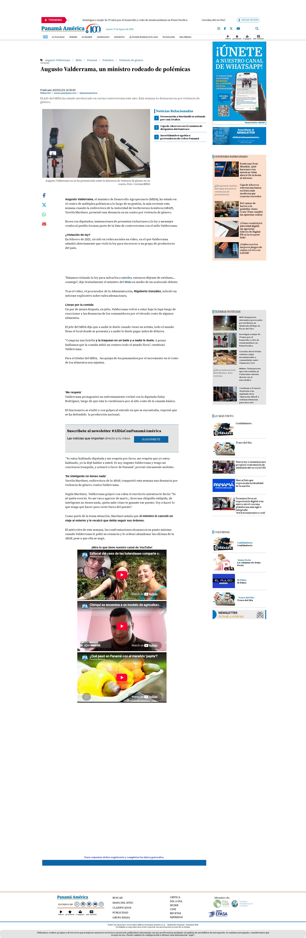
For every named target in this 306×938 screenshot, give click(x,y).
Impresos (176, 917)
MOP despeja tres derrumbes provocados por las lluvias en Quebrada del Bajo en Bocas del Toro (250, 323)
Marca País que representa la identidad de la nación (249, 483)
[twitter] (231, 28)
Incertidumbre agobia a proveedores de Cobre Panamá (179, 137)
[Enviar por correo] (44, 224)
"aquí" (191, 935)
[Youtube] (238, 28)
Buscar (118, 897)
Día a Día (176, 901)
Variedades (103, 37)
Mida (79, 60)
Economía (87, 37)
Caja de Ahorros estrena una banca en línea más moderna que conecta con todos (250, 190)
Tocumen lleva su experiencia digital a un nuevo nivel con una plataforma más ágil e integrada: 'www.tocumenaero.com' (250, 505)
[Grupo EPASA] (218, 916)
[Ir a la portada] (62, 29)
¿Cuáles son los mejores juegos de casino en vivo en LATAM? (251, 249)
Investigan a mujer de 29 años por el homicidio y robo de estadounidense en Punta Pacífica (249, 340)
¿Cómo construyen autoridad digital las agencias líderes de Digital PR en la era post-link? (251, 230)
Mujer (174, 905)
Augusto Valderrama (58, 60)
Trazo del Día (243, 442)
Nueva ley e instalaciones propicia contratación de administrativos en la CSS (251, 464)
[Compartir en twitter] (44, 204)
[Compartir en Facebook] (44, 195)
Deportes (119, 37)
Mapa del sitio (123, 902)
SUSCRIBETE (151, 439)
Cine (173, 909)
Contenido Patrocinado (231, 156)
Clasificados (122, 907)
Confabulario (244, 423)
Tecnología (168, 37)
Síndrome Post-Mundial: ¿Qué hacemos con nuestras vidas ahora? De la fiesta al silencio (250, 171)
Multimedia (185, 37)
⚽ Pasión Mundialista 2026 (143, 37)
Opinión (73, 37)
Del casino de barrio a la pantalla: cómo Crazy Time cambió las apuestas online (251, 209)
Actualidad (58, 37)
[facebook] (225, 28)
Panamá (92, 60)
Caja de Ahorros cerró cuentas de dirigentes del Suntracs (181, 127)
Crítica (175, 897)
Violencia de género (131, 60)
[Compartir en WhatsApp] (44, 215)
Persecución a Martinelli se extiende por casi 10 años (182, 118)
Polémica (108, 60)
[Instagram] (218, 28)
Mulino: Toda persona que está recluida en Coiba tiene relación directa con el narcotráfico (250, 374)
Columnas (222, 532)
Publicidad (120, 912)
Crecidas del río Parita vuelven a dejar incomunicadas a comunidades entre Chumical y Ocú (250, 357)
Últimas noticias (227, 312)
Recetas (175, 913)
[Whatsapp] (77, 904)
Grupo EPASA (121, 917)
